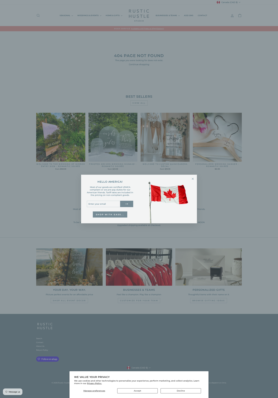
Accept (137, 390)
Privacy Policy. (94, 383)
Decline (181, 390)
